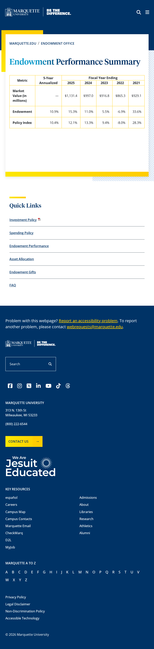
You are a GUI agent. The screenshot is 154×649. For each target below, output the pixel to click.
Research (86, 519)
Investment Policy (23, 220)
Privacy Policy (15, 597)
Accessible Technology (22, 618)
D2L (8, 540)
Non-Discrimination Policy (25, 611)
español (11, 497)
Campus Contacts (18, 519)
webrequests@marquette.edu (95, 326)
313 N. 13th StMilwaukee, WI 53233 (21, 412)
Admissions (88, 497)
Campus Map (15, 512)
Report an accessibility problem (88, 320)
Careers (11, 504)
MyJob (10, 547)
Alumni (84, 533)
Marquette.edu (22, 43)
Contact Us (18, 441)
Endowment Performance (29, 246)
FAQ (12, 285)
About (84, 504)
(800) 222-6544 (16, 424)
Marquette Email (18, 526)
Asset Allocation (21, 259)
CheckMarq (14, 533)
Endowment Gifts (22, 272)
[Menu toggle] (147, 13)
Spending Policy (21, 233)
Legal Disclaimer (17, 604)
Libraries (86, 512)
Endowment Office (57, 43)
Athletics (85, 526)
